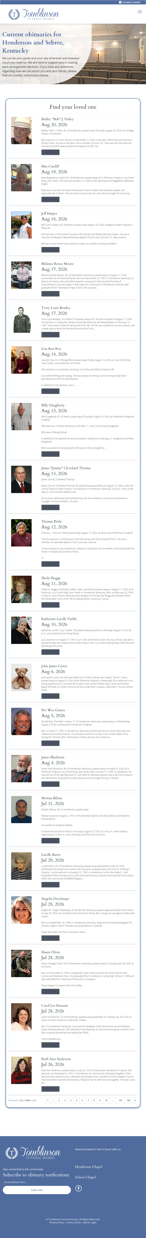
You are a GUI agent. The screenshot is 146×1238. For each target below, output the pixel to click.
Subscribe (37, 1190)
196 (128, 1100)
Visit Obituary (50, 152)
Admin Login (90, 1222)
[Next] (135, 1100)
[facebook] (78, 1188)
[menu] (139, 12)
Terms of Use (73, 1222)
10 (106, 1100)
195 (120, 1100)
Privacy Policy (56, 1222)
